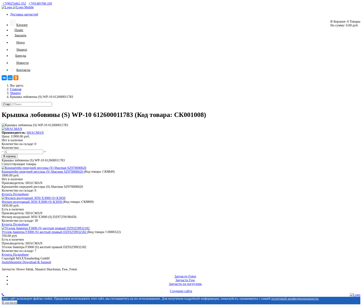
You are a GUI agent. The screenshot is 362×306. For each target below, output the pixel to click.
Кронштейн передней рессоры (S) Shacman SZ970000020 (43, 171)
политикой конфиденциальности (294, 298)
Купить (7, 194)
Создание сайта (181, 291)
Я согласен (9, 302)
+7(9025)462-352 (14, 3)
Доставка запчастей (24, 14)
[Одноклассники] (15, 77)
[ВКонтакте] (4, 77)
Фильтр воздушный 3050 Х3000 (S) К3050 (32, 202)
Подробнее (21, 194)
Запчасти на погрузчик (185, 284)
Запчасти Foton (185, 276)
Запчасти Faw (185, 280)
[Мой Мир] (10, 77)
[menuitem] (19, 25)
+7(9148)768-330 (40, 3)
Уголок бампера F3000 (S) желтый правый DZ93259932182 (44, 232)
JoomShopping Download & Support (26, 262)
